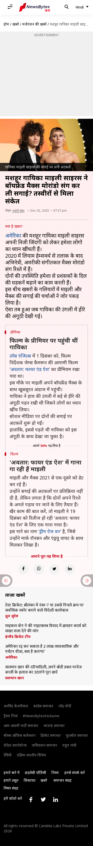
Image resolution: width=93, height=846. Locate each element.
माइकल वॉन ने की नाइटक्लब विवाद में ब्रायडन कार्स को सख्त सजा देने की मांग (45, 628)
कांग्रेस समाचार (43, 705)
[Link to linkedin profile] (55, 799)
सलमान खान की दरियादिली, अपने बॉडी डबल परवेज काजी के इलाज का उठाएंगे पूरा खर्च (43, 670)
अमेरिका (13, 235)
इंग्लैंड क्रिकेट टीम (17, 636)
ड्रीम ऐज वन (49, 531)
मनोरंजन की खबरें (34, 24)
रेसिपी (8, 755)
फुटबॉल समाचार (77, 735)
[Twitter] (54, 569)
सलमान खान (14, 678)
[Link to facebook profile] (31, 799)
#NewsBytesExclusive (41, 715)
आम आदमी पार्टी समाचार (21, 725)
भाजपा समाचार (54, 725)
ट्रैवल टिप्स (11, 715)
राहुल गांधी (69, 745)
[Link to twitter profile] (43, 799)
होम (6, 24)
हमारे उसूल (11, 780)
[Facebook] (23, 569)
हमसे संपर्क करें (74, 772)
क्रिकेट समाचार (51, 735)
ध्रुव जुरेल (11, 616)
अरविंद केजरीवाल (16, 705)
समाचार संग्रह (62, 780)
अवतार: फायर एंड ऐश (30, 369)
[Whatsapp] (39, 569)
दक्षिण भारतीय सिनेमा (31, 755)
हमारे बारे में (12, 772)
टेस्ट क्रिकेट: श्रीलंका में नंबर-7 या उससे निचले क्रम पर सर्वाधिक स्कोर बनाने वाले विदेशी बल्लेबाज (44, 608)
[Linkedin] (70, 569)
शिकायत (29, 780)
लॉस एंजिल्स (20, 356)
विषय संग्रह (11, 788)
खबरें (15, 24)
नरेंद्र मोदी (64, 705)
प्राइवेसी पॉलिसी (35, 772)
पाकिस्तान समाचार (44, 745)
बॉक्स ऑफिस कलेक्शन (19, 735)
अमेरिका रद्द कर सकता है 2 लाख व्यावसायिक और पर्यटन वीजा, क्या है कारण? (42, 649)
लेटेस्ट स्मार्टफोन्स (15, 745)
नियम (55, 772)
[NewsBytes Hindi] (34, 7)
